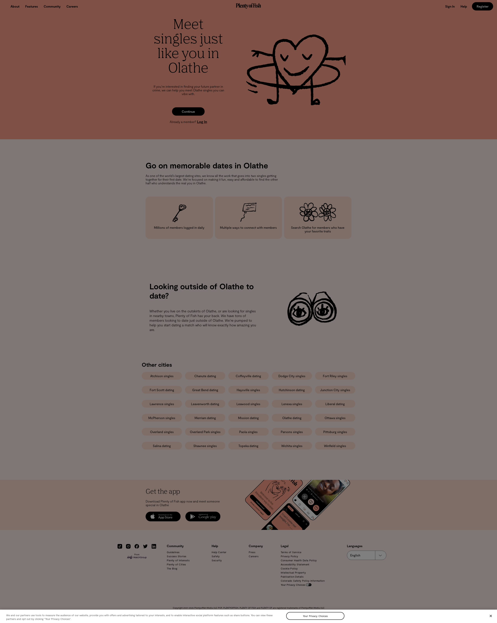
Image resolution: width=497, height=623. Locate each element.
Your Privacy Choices (315, 615)
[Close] (491, 616)
